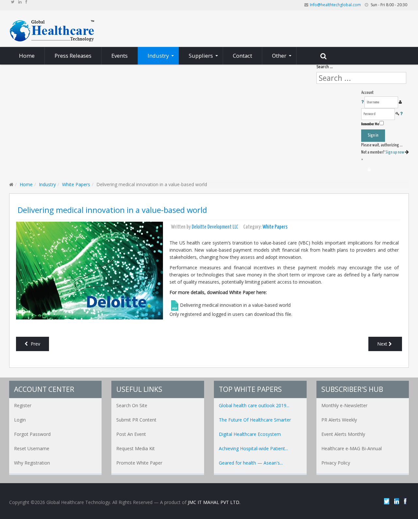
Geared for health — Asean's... (251, 463)
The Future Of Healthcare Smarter (255, 420)
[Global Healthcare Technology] (52, 30)
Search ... (324, 66)
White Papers (76, 184)
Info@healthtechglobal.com (335, 4)
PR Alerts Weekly (339, 420)
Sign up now (395, 152)
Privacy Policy (335, 463)
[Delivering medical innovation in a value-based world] (89, 270)
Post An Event (131, 434)
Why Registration (32, 463)
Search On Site (131, 405)
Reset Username (31, 448)
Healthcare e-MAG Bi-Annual (351, 448)
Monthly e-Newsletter (344, 405)
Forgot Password (32, 434)
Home (26, 184)
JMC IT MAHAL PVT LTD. (214, 502)
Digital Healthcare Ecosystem (250, 434)
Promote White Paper (139, 463)
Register (22, 405)
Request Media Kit (135, 448)
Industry (47, 184)
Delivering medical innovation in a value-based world (112, 210)
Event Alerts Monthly (343, 434)
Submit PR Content (136, 420)
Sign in (373, 135)
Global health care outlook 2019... (254, 405)
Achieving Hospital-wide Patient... (253, 448)
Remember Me (370, 124)
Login (20, 420)
